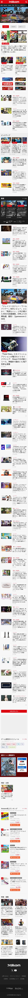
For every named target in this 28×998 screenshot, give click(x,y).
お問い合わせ (5, 976)
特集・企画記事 (5, 43)
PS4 (22, 744)
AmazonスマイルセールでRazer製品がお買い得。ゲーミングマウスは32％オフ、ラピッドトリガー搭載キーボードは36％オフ (20, 281)
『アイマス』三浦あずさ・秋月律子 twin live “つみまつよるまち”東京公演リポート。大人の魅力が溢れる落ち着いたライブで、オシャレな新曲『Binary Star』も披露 (20, 611)
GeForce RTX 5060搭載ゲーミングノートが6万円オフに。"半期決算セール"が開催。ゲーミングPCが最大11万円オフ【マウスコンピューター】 (20, 187)
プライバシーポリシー (15, 976)
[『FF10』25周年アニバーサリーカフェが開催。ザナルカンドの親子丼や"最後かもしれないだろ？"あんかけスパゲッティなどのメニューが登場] (6, 647)
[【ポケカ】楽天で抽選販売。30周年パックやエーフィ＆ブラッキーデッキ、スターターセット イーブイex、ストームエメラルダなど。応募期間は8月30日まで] (7, 942)
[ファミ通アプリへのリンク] (9, 988)
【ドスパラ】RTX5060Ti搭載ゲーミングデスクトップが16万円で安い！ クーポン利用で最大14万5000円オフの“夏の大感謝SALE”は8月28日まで (21, 950)
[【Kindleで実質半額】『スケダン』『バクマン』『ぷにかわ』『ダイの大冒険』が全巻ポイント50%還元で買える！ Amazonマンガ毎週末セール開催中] (6, 254)
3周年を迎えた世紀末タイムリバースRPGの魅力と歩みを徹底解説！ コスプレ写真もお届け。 (20, 411)
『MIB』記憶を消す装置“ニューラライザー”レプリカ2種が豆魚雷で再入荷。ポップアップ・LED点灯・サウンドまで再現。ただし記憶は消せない (20, 637)
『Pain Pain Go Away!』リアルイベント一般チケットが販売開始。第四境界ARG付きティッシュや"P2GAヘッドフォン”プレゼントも (20, 525)
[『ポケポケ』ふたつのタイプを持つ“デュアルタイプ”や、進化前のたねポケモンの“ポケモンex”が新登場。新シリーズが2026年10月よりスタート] (6, 485)
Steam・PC (4, 747)
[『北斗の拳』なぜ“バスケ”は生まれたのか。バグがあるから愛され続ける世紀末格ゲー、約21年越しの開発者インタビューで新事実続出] (7, 922)
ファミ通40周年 (18, 546)
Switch (9, 5)
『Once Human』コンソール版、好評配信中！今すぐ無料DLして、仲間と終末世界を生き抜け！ (20, 374)
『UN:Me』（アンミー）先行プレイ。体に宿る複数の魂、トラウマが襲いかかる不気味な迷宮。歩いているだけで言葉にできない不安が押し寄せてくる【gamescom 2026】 (16, 148)
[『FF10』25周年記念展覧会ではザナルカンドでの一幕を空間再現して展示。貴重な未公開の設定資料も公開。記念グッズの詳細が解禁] (6, 660)
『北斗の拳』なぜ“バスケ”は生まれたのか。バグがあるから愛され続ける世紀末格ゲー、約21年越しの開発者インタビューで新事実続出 (7, 930)
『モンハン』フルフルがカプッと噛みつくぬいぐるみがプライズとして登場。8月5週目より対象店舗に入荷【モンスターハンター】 (19, 675)
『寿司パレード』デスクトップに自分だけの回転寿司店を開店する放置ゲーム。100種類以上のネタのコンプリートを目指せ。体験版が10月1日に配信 (19, 687)
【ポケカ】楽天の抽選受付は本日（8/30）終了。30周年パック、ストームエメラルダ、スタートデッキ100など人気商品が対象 (21, 69)
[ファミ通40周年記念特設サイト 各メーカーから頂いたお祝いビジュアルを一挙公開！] (6, 549)
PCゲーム (17, 5)
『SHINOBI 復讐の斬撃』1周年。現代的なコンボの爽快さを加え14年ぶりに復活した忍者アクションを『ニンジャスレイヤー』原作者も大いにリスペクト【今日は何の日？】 (19, 624)
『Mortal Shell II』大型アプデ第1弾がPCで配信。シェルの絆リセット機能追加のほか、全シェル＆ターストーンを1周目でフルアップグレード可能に (20, 230)
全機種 (3, 744)
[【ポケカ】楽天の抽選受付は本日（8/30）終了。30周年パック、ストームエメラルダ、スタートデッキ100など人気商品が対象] (21, 60)
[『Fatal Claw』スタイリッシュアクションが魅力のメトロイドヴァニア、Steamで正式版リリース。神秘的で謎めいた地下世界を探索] (14, 344)
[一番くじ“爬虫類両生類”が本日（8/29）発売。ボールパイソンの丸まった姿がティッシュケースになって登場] (6, 585)
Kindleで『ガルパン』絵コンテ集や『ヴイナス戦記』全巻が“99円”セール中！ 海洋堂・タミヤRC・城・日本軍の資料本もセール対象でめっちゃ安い (14, 49)
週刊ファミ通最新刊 (8, 755)
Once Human (17, 370)
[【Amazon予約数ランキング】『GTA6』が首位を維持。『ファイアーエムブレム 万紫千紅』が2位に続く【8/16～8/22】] (6, 460)
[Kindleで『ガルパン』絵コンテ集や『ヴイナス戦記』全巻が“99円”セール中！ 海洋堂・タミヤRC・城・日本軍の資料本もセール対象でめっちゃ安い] (14, 36)
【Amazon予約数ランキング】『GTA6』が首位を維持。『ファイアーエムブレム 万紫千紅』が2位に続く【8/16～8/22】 (20, 462)
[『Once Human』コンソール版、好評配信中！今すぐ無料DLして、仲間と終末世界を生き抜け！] (6, 372)
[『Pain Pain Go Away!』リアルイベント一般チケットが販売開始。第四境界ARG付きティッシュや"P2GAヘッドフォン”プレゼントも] (6, 523)
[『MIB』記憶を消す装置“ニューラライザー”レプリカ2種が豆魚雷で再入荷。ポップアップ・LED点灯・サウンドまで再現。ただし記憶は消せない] (6, 635)
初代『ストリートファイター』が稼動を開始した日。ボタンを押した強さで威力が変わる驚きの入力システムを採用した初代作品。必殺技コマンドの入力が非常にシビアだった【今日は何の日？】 (19, 243)
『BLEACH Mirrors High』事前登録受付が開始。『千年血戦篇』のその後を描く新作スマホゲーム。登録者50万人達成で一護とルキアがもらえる (20, 475)
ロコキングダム (8, 791)
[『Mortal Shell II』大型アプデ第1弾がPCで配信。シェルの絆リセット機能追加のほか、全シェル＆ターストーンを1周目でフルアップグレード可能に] (6, 228)
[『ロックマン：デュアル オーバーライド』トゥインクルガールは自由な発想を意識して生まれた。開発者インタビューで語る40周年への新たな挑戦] (6, 422)
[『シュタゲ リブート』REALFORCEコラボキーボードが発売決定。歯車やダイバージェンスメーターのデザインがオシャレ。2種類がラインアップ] (6, 498)
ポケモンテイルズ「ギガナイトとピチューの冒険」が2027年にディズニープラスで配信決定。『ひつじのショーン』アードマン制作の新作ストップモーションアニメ (20, 538)
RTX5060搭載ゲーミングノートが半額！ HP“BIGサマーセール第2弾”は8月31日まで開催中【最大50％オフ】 (20, 399)
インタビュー (15, 170)
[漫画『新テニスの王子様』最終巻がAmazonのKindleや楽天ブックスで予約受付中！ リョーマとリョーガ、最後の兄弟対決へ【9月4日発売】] (6, 160)
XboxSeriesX (12, 747)
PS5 (13, 5)
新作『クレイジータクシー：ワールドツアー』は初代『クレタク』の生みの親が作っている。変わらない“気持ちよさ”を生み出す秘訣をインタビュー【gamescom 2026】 (20, 175)
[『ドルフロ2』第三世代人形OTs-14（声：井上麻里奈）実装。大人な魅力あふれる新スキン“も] (6, 698)
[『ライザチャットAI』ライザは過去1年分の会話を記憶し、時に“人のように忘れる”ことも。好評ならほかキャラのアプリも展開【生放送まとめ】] (6, 140)
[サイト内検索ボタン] (26, 2)
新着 (2, 5)
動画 (2, 198)
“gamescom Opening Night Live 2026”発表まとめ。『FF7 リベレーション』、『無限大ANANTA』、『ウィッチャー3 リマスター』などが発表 (7, 910)
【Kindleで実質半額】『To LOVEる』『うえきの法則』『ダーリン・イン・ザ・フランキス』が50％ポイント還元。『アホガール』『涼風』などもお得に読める (20, 562)
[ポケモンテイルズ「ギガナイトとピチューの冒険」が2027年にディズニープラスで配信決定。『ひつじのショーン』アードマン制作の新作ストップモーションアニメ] (6, 536)
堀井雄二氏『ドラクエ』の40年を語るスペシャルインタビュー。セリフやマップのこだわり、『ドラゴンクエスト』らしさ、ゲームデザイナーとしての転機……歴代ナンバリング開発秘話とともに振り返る (21, 930)
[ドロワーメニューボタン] (2, 2)
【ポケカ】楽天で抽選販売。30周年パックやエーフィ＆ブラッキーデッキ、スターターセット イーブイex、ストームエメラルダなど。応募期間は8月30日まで (7, 950)
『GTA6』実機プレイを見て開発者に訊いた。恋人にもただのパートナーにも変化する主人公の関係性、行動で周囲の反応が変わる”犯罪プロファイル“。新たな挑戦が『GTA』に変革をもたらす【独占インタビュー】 (21, 910)
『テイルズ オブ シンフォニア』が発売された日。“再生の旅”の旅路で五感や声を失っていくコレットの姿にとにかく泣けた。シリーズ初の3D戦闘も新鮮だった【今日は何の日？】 (20, 575)
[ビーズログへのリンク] (19, 988)
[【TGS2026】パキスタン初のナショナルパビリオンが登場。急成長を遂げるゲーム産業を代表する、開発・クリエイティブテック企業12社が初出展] (6, 447)
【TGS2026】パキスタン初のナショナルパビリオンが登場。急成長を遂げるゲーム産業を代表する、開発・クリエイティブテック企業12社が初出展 (20, 449)
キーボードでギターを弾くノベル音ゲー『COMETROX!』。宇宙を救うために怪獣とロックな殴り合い (7, 68)
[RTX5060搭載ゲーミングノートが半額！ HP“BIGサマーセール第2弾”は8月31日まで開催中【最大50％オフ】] (6, 398)
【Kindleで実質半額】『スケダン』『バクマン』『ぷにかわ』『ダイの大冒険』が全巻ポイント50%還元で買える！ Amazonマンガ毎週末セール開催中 (19, 256)
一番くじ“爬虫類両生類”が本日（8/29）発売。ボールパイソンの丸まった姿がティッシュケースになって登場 (19, 587)
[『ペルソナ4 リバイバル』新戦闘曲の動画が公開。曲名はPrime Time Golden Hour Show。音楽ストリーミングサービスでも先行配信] (6, 111)
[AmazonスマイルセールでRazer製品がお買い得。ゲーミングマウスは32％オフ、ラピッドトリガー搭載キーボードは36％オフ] (6, 279)
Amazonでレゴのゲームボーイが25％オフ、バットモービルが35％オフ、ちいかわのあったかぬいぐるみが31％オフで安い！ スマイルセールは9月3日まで (19, 100)
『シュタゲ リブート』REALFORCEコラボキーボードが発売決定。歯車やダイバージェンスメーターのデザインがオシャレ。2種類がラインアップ (20, 500)
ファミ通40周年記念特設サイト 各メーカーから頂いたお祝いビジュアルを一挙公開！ (19, 550)
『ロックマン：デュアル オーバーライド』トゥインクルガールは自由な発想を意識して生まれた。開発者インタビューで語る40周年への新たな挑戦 (20, 424)
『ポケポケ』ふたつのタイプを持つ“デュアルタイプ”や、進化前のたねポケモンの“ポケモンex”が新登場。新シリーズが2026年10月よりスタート (20, 487)
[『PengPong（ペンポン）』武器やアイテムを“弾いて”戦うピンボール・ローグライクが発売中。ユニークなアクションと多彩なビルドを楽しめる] (6, 327)
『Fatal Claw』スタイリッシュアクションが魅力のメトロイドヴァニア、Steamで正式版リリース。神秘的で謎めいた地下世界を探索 (14, 359)
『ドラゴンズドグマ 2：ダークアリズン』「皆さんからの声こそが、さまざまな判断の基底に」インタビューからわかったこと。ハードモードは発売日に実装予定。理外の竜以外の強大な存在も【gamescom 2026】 (19, 437)
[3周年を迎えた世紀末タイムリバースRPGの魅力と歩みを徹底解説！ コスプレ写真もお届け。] (6, 409)
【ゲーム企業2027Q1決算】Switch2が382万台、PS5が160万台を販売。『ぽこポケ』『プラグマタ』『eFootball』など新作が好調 (20, 387)
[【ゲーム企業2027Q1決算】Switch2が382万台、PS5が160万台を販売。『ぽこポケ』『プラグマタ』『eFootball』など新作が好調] (6, 385)
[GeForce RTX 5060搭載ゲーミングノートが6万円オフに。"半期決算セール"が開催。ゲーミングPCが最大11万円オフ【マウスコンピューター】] (6, 185)
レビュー (15, 142)
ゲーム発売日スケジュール (10, 739)
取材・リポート (5, 15)
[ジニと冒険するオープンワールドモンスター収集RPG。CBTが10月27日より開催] (7, 788)
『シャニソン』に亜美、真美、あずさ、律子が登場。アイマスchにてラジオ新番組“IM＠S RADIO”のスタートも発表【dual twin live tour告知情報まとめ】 (20, 599)
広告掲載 (22, 979)
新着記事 (13, 26)
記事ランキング (22, 26)
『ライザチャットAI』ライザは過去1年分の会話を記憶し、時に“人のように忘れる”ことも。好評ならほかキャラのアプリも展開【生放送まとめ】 (6, 148)
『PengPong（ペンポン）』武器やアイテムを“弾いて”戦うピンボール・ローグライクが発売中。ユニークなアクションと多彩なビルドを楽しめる (19, 329)
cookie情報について (14, 979)
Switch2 (5, 5)
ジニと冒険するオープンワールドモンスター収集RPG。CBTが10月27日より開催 (7, 796)
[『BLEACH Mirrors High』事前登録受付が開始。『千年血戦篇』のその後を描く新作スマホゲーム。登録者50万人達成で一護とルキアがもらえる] (6, 473)
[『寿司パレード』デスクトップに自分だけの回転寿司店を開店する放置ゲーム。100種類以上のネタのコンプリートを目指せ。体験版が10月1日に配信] (6, 685)
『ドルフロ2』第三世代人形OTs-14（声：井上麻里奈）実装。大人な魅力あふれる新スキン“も (20, 700)
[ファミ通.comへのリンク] (14, 2)
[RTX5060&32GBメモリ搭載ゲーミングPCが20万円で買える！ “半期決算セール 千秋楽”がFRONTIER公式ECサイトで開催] (6, 123)
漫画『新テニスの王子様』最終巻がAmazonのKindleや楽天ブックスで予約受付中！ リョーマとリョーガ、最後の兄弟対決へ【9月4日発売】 (20, 162)
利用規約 (24, 976)
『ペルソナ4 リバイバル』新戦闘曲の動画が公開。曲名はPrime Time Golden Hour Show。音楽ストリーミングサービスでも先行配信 (20, 113)
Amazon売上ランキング (9, 808)
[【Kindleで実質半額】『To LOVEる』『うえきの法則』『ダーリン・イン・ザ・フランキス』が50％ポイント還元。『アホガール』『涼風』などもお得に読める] (6, 560)
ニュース (4, 63)
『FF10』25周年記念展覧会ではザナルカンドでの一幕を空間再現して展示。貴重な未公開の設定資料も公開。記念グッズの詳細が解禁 (20, 662)
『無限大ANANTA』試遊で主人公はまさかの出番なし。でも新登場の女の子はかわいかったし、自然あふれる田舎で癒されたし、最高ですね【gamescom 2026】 (14, 18)
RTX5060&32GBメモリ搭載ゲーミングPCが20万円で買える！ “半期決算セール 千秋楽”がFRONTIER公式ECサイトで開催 (20, 125)
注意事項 (6, 979)
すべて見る (24, 198)
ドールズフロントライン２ (20, 696)
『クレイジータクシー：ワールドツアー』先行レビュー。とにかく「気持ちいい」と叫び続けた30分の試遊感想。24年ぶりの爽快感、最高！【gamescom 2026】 (14, 312)
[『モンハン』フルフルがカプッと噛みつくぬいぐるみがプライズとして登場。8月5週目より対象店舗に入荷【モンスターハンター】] (6, 673)
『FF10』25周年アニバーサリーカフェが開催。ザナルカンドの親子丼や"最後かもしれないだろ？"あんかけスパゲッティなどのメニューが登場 (20, 649)
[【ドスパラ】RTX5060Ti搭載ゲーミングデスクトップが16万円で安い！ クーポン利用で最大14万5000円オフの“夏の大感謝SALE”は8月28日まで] (21, 942)
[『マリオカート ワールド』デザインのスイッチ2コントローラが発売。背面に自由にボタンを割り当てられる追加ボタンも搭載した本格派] (6, 266)
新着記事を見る (14, 711)
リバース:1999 (18, 407)
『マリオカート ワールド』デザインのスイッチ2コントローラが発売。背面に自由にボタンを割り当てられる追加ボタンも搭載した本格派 (20, 268)
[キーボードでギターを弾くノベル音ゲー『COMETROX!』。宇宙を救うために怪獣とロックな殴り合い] (7, 60)
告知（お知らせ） (16, 521)
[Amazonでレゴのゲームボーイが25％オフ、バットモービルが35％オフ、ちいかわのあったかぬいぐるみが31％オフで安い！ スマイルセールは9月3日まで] (6, 98)
